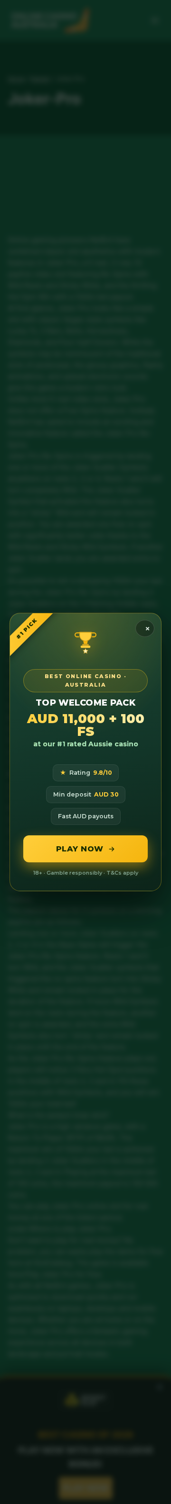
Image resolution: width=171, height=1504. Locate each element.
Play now (80, 848)
